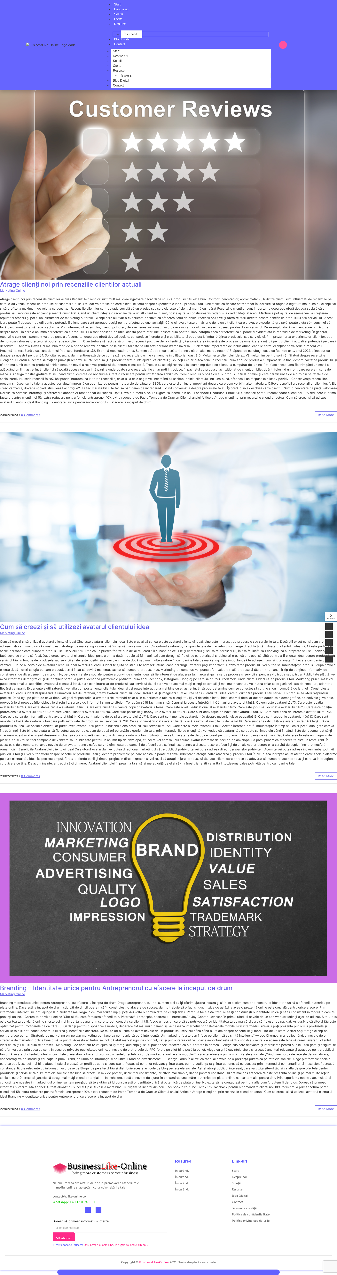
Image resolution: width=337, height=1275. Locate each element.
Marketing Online (12, 290)
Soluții (118, 14)
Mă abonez (64, 1238)
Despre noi (121, 9)
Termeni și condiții (244, 1208)
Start (117, 4)
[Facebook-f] (56, 1210)
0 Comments (30, 415)
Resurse (120, 24)
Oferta (118, 19)
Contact (119, 44)
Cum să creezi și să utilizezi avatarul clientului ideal (75, 627)
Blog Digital (122, 39)
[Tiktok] (77, 1210)
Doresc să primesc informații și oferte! (81, 1221)
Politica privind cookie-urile (251, 1220)
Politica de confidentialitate (251, 1214)
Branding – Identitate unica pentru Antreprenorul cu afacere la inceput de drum (116, 988)
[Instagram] (66, 1210)
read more (326, 415)
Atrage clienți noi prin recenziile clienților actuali (71, 284)
